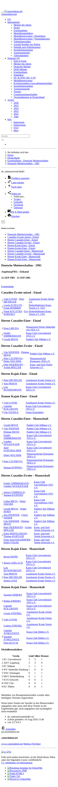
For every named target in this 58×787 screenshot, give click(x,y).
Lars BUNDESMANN (12, 388)
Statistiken (19, 75)
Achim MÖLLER (12, 367)
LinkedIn (18, 202)
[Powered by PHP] (17, 770)
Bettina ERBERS (12, 601)
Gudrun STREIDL (13, 625)
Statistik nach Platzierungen (27, 47)
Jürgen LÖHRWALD (14, 492)
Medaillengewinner (23, 80)
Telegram (18, 207)
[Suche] (2, 139)
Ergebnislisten (20, 30)
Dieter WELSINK (12, 361)
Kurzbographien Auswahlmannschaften (33, 83)
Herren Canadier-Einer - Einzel (22, 240)
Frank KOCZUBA (13, 311)
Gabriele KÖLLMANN (11, 407)
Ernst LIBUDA (11, 328)
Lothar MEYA (11, 501)
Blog (16, 130)
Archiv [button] (10, 100)
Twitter (17, 199)
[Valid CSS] (13, 776)
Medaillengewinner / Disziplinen (29, 36)
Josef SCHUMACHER (12, 449)
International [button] (13, 22)
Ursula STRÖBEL (13, 613)
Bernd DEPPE (11, 556)
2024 (16, 108)
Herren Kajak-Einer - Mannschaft (23, 256)
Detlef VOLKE (11, 542)
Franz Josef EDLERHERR (17, 539)
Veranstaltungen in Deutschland (29, 97)
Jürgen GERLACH (13, 563)
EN (9, 19)
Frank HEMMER (12, 308)
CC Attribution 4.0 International (16, 762)
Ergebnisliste (7, 286)
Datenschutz (20, 125)
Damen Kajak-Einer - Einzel (21, 248)
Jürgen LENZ (10, 580)
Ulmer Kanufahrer (35, 412)
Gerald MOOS (11, 339)
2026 (16, 102)
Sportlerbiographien (23, 50)
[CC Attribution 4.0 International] (6, 752)
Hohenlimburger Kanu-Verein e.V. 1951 (40, 306)
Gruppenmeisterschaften (25, 94)
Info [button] (9, 119)
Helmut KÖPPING (13, 467)
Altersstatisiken (21, 55)
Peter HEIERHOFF (13, 364)
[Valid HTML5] (15, 773)
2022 (16, 114)
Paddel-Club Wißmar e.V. (38, 339)
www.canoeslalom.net (12, 744)
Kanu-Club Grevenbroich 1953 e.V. (43, 485)
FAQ (16, 127)
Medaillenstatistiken (23, 33)
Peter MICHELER (14, 300)
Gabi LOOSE (10, 299)
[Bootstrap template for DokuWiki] (24, 768)
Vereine (17, 91)
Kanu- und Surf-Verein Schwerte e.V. (41, 366)
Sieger (17, 27)
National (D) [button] (13, 58)
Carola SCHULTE (13, 305)
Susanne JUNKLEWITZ (11, 638)
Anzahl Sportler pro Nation (27, 44)
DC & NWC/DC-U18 (24, 77)
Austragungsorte (22, 52)
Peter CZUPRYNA (13, 358)
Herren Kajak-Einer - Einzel (21, 245)
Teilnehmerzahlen (22, 41)
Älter (16, 116)
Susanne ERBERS (13, 595)
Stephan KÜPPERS (13, 495)
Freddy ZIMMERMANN (12, 334)
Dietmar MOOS (11, 432)
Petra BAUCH (11, 643)
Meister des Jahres (22, 25)
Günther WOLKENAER (12, 443)
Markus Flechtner (32, 744)
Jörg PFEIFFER (11, 515)
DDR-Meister (20, 69)
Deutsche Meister (22, 66)
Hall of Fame (20, 61)
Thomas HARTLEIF (14, 536)
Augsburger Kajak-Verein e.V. (41, 380)
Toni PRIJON (10, 383)
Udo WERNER (11, 352)
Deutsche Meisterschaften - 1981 (23, 163)
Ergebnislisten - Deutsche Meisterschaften (27, 160)
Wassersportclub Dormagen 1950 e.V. (40, 360)
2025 (16, 105)
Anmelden (10, 729)
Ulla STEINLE (11, 412)
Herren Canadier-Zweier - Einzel (23, 242)
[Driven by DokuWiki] (19, 779)
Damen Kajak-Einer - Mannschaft (24, 259)
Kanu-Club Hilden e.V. (37, 632)
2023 (16, 111)
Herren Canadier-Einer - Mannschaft (25, 251)
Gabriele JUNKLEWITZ (11, 632)
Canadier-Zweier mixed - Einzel (23, 237)
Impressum (19, 122)
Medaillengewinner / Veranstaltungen (32, 39)
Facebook (18, 205)
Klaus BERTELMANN (15, 533)
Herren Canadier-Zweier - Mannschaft (26, 253)
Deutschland (13, 158)
